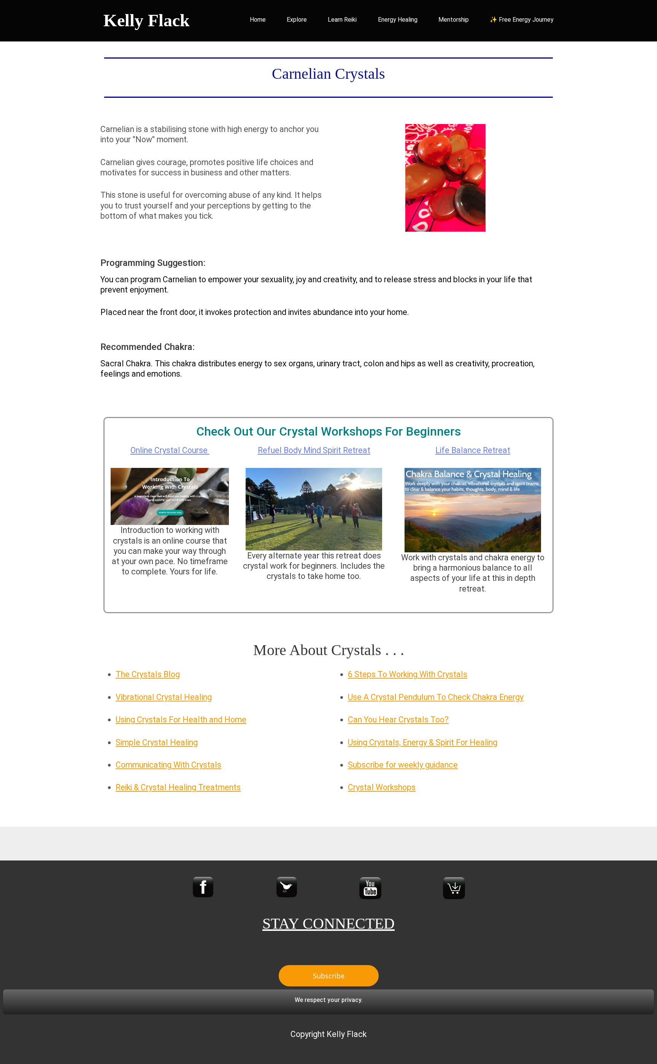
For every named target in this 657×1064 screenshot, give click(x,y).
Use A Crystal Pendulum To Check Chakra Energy (436, 697)
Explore (297, 19)
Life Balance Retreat (472, 450)
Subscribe (328, 975)
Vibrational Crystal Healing (164, 697)
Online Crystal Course (169, 450)
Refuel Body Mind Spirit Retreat (314, 450)
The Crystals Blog (148, 674)
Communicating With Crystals (168, 765)
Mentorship (453, 19)
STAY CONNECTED (328, 923)
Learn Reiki (342, 19)
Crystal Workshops (382, 787)
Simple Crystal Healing (157, 742)
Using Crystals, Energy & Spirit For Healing (422, 742)
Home (258, 19)
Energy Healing (397, 19)
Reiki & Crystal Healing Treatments (178, 787)
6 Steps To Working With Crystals (407, 674)
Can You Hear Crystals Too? (398, 719)
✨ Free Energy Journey (522, 19)
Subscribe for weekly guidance (403, 765)
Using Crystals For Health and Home (181, 719)
